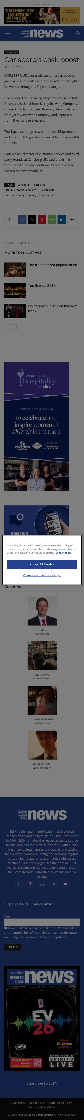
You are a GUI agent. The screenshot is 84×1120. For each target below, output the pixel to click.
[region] (42, 560)
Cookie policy (63, 552)
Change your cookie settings (42, 575)
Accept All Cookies (42, 564)
